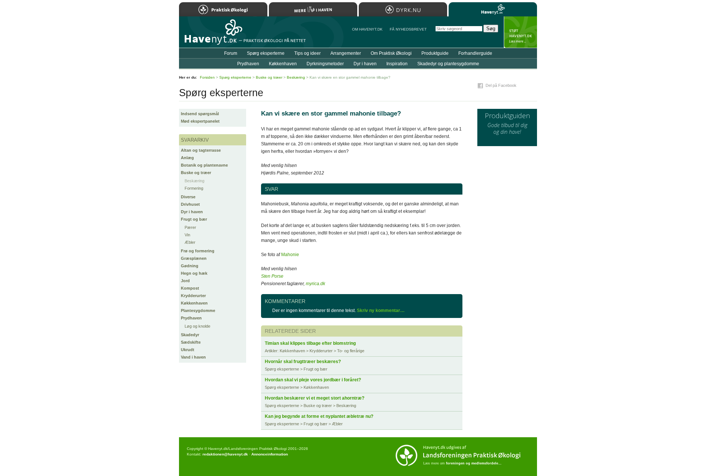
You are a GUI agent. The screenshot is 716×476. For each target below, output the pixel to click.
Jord (185, 280)
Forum (230, 53)
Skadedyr (190, 334)
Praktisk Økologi (223, 9)
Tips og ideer (307, 53)
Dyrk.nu (403, 9)
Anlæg (187, 157)
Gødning (189, 266)
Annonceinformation (269, 454)
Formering (194, 188)
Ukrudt (187, 349)
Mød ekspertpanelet (200, 121)
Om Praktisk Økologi (391, 53)
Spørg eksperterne (266, 53)
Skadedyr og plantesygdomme (448, 63)
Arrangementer (345, 53)
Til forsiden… (211, 35)
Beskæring (194, 181)
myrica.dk (315, 283)
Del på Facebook (501, 85)
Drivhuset (190, 204)
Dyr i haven (192, 211)
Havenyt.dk (493, 9)
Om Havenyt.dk (367, 29)
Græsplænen (194, 258)
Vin (187, 235)
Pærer (190, 227)
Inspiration (397, 63)
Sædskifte (191, 342)
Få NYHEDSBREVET (408, 29)
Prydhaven (191, 318)
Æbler (190, 242)
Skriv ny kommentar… (381, 310)
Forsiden (207, 77)
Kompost (190, 288)
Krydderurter (193, 295)
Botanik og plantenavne (204, 165)
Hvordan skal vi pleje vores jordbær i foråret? (313, 379)
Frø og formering (197, 251)
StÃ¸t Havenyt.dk (520, 32)
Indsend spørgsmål (200, 113)
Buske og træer (196, 172)
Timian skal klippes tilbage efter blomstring (310, 343)
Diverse (188, 197)
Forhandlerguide (475, 53)
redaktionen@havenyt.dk (225, 454)
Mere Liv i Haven (313, 9)
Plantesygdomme (198, 310)
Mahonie (290, 254)
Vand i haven (193, 357)
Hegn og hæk (194, 273)
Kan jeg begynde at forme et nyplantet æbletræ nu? (319, 416)
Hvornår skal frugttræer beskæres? (303, 361)
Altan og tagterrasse (201, 150)
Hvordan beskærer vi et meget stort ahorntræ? (314, 398)
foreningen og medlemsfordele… (474, 463)
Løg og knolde (197, 326)
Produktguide (435, 53)
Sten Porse (272, 276)
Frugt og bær (194, 219)
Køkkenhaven (194, 303)
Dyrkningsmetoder (325, 63)
